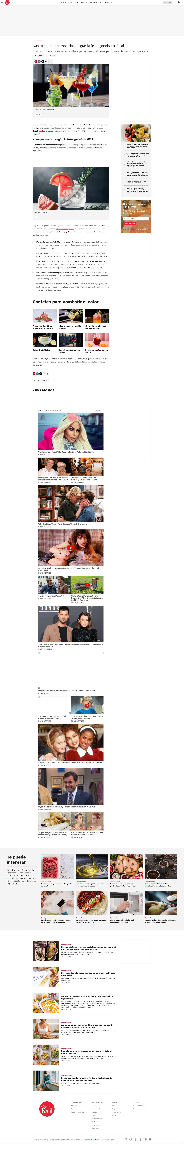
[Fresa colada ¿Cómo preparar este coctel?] (45, 316)
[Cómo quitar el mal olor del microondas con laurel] (126, 903)
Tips (70, 2)
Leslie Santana (50, 56)
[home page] (7, 2)
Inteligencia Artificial (41, 380)
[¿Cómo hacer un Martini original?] (71, 316)
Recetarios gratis (95, 2)
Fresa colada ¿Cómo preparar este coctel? (43, 327)
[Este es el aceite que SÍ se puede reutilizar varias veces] (92, 866)
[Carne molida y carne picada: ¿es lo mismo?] (57, 866)
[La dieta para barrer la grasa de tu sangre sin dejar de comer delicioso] (46, 1055)
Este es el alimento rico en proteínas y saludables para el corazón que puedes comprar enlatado (88, 948)
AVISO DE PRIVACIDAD (142, 229)
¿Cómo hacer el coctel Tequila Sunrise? (95, 327)
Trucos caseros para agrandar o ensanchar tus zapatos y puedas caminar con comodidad (137, 174)
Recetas (63, 2)
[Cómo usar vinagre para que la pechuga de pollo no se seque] (126, 866)
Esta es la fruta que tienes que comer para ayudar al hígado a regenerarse (137, 146)
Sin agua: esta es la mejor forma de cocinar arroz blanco (91, 921)
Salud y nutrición (46, 918)
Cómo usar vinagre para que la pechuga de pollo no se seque (123, 885)
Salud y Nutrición (81, 2)
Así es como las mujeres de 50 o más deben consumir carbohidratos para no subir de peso (86, 1026)
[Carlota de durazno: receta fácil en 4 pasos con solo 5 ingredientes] (46, 1003)
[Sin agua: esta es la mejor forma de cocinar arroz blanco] (92, 903)
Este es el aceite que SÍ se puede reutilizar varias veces (90, 885)
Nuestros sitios (97, 1102)
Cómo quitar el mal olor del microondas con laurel (122, 921)
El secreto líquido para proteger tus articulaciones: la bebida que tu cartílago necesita (86, 1079)
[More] (111, 2)
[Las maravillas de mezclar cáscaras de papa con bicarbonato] (161, 903)
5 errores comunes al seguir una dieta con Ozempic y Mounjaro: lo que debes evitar (138, 154)
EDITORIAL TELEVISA (92, 1140)
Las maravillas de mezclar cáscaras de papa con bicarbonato (160, 921)
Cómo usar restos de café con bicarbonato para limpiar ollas (158, 885)
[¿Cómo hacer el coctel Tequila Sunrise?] (97, 316)
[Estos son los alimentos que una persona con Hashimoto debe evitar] (46, 977)
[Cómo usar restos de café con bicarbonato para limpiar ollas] (161, 866)
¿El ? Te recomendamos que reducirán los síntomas (137, 164)
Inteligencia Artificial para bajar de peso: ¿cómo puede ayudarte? (56, 921)
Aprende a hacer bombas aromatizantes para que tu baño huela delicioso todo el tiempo (137, 189)
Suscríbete (167, 2)
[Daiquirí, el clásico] (45, 340)
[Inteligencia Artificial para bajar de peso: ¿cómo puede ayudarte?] (57, 903)
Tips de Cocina (38, 41)
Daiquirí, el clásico (41, 350)
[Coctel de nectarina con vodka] (97, 340)
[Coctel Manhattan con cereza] (71, 340)
